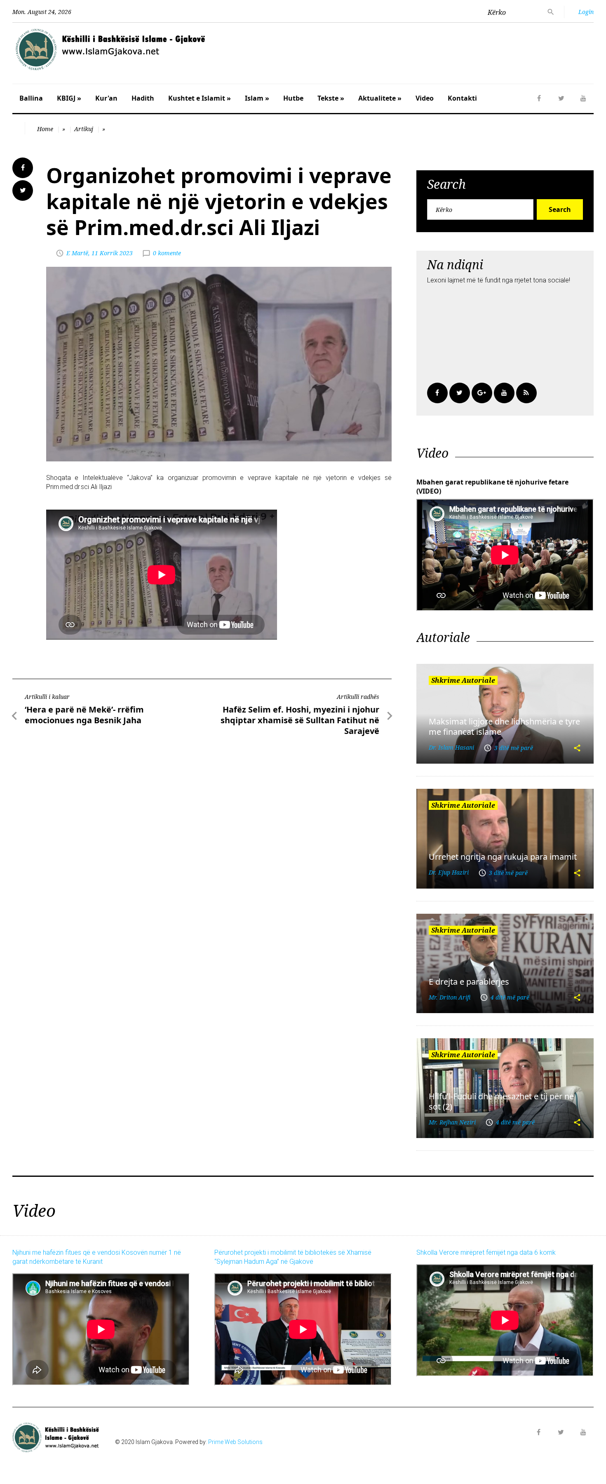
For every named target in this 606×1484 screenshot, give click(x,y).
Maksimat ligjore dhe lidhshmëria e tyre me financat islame (504, 726)
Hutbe (293, 98)
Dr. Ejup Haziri (449, 872)
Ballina (31, 98)
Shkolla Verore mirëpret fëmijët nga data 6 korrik (486, 1252)
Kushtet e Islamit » (199, 98)
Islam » (257, 98)
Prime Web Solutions (235, 1442)
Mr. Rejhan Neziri (452, 1122)
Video (425, 98)
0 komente (167, 253)
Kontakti (462, 98)
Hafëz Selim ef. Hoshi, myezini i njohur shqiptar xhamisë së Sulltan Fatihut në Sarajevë (300, 720)
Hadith (143, 98)
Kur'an (106, 98)
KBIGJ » (69, 98)
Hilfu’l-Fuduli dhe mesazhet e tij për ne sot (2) (501, 1101)
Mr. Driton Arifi (449, 997)
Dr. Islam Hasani (451, 747)
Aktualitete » (380, 98)
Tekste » (330, 98)
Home (45, 129)
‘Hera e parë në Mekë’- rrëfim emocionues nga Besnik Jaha (84, 715)
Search (560, 209)
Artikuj (83, 129)
